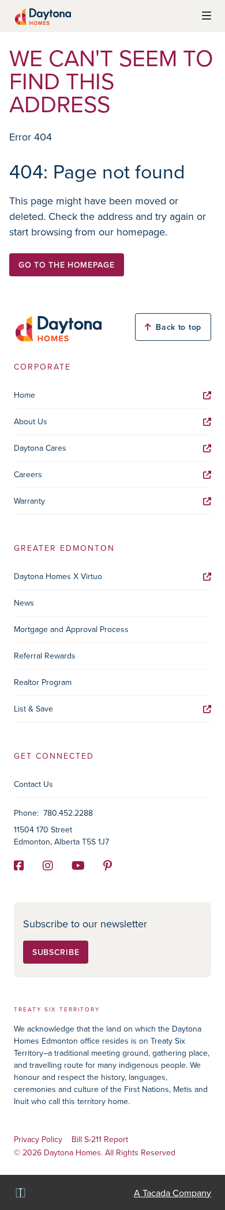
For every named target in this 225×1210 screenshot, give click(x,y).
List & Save (33, 708)
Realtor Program (43, 682)
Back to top (178, 327)
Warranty (29, 501)
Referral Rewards (45, 655)
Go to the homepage (66, 265)
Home (24, 395)
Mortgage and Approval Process (71, 629)
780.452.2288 (68, 813)
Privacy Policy (38, 1139)
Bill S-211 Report (100, 1139)
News (24, 602)
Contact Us (33, 784)
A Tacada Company (172, 1192)
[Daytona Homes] (42, 16)
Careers (28, 474)
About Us (30, 421)
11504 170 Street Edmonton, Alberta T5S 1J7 (61, 835)
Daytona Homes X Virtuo (58, 576)
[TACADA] (19, 1192)
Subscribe (55, 952)
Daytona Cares (40, 448)
